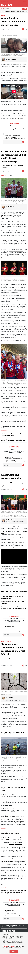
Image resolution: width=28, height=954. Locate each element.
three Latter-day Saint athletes (16, 251)
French (15, 670)
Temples (13, 11)
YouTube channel (19, 118)
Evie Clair (7, 78)
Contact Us (7, 925)
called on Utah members (19, 765)
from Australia (16, 254)
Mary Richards (12, 206)
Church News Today (9, 134)
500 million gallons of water (15, 844)
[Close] (25, 934)
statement (3, 706)
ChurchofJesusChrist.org (17, 821)
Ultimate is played (5, 240)
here (2, 884)
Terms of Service (13, 925)
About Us (2, 925)
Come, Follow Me (20, 11)
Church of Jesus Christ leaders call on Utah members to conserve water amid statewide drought (13, 789)
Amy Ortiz (10, 697)
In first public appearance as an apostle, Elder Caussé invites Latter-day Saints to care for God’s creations (14, 892)
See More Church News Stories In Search (10, 35)
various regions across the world (9, 861)
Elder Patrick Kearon (5, 574)
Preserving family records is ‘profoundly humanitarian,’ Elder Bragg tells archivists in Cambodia (13, 608)
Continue (13, 951)
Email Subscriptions (4, 926)
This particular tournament (7, 248)
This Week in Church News (10, 137)
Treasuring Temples (19, 542)
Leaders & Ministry (6, 641)
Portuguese (9, 175)
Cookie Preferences (13, 926)
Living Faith (4, 15)
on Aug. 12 (7, 539)
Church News (9, 1)
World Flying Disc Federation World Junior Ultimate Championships (13, 215)
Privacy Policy (20, 925)
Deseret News (3, 1)
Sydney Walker (12, 59)
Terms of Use (5, 946)
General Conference (5, 11)
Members (3, 148)
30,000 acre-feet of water (9, 816)
